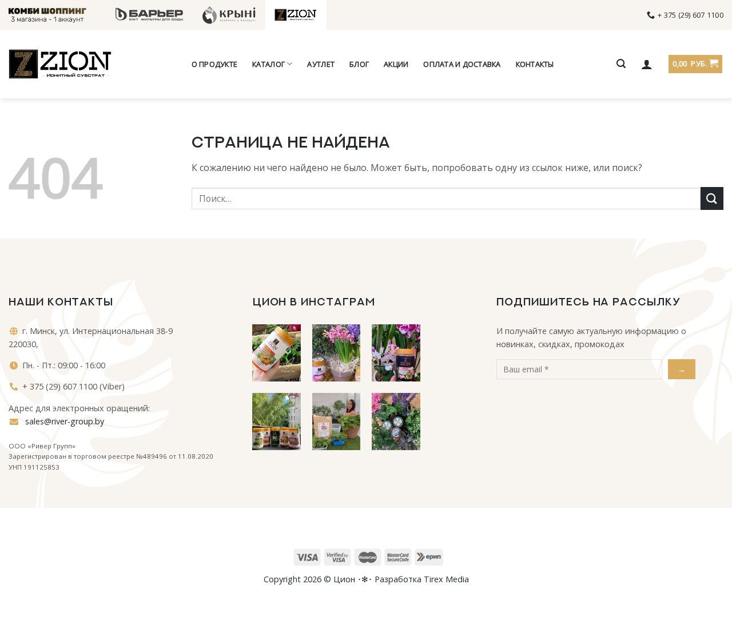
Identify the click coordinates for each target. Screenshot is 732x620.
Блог (359, 64)
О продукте (215, 64)
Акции (396, 64)
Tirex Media (446, 579)
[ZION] (60, 64)
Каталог (268, 64)
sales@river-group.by (63, 421)
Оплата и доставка (461, 64)
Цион (344, 579)
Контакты (535, 64)
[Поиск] (621, 64)
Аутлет (321, 64)
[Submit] (712, 198)
